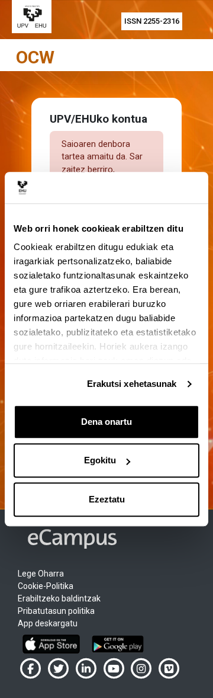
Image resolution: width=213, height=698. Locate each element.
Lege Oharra (41, 573)
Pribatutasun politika (56, 611)
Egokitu (100, 460)
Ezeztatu (107, 499)
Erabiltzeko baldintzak (59, 598)
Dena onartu (106, 422)
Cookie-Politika (45, 586)
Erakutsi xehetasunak (132, 384)
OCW (35, 57)
